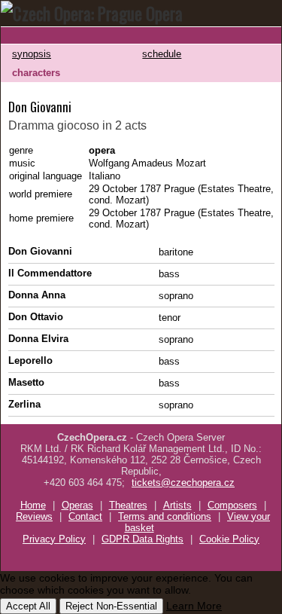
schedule (161, 54)
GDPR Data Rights (142, 539)
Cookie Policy (229, 539)
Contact (85, 516)
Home (33, 505)
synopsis (31, 54)
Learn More (194, 606)
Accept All (28, 606)
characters (36, 72)
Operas (77, 505)
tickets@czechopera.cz (183, 482)
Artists (177, 505)
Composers (232, 505)
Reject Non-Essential (111, 606)
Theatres (128, 505)
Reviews (34, 516)
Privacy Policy (54, 539)
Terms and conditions (164, 516)
